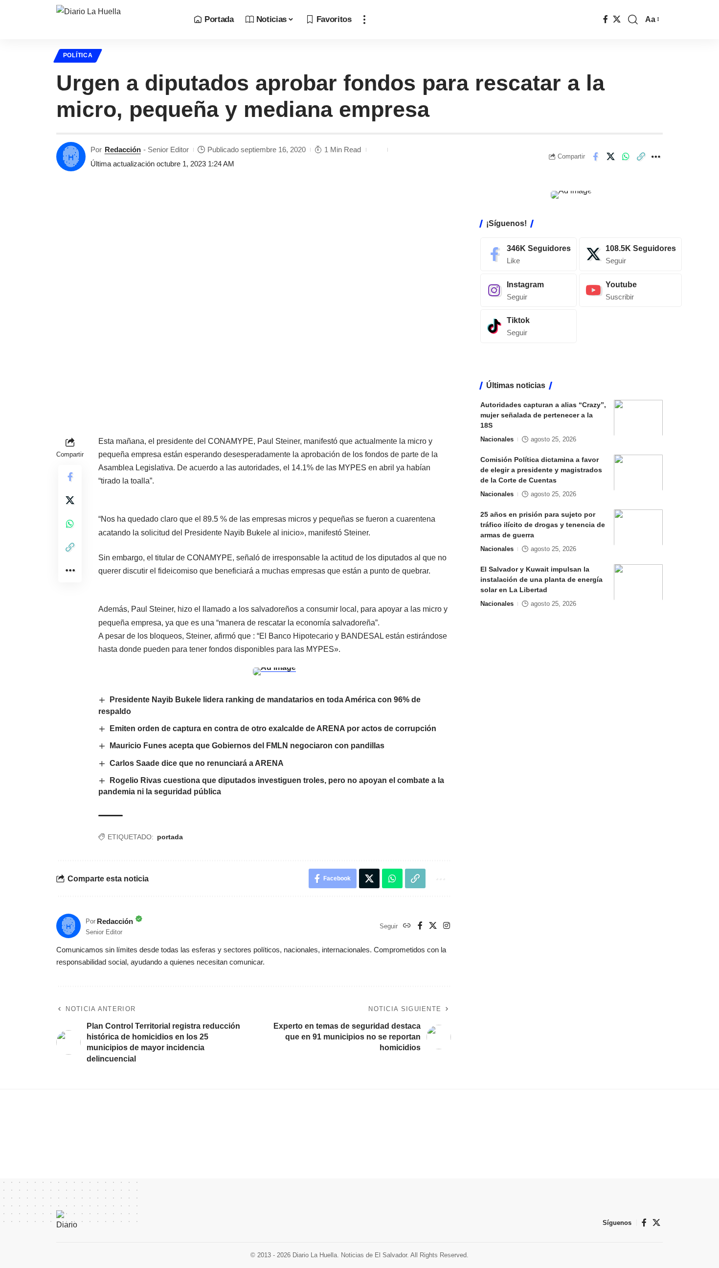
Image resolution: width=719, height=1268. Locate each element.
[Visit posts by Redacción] (71, 156)
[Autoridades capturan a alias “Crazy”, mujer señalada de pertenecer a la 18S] (638, 417)
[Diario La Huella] (117, 19)
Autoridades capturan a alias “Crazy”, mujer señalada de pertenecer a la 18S (543, 414)
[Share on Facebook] (595, 156)
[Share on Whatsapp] (625, 156)
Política (78, 55)
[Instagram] (446, 926)
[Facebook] (605, 19)
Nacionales (497, 438)
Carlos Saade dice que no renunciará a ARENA (198, 763)
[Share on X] (610, 156)
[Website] (407, 926)
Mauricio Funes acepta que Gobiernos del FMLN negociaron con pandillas (247, 745)
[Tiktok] (528, 326)
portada (170, 837)
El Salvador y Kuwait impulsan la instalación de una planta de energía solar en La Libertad (541, 579)
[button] (364, 19)
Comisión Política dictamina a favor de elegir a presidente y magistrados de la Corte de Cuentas (541, 469)
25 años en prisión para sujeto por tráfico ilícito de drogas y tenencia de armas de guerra (542, 524)
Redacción (123, 149)
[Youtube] (630, 290)
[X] (616, 19)
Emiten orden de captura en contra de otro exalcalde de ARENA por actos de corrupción (273, 728)
